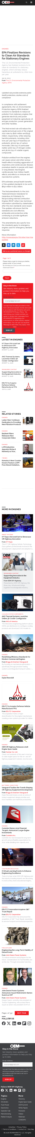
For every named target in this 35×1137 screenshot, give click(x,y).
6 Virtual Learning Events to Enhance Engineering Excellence (16, 872)
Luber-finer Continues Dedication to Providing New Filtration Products (11, 422)
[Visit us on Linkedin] (14, 1023)
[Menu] (31, 2)
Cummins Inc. (11, 835)
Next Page (21, 1013)
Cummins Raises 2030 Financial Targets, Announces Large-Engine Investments (15, 830)
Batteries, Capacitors (10, 785)
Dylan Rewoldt (8, 678)
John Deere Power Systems (16, 955)
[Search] (26, 2)
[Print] (4, 245)
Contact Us (22, 1129)
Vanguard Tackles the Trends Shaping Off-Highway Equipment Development (17, 789)
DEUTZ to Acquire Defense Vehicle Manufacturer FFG (9, 385)
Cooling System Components (12, 614)
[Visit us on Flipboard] (24, 1023)
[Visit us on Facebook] (4, 1023)
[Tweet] (18, 245)
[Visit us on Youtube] (19, 1023)
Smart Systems (7, 534)
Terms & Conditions (9, 1129)
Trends (4, 458)
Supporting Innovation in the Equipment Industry (11, 373)
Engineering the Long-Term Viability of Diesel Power (17, 951)
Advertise (11, 1127)
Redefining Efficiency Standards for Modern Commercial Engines (16, 658)
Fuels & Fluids (7, 948)
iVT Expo (9, 542)
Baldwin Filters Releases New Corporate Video (9, 436)
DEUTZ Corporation (13, 711)
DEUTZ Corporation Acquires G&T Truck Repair (15, 910)
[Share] (8, 245)
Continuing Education (10, 868)
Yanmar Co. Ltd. (12, 752)
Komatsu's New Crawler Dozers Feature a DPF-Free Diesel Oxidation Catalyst (11, 463)
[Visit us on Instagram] (29, 1023)
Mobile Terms (8, 327)
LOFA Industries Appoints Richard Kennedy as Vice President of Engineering (9, 449)
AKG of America (12, 621)
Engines (5, 49)
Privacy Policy (21, 327)
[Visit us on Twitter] (9, 1023)
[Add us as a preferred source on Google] (23, 245)
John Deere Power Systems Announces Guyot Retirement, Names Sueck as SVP (17, 993)
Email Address (9, 297)
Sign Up (9, 330)
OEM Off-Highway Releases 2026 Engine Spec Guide (15, 748)
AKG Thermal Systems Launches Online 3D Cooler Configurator (11, 359)
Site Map (31, 1129)
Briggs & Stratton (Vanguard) (17, 662)
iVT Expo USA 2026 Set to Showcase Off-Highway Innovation (11, 345)
